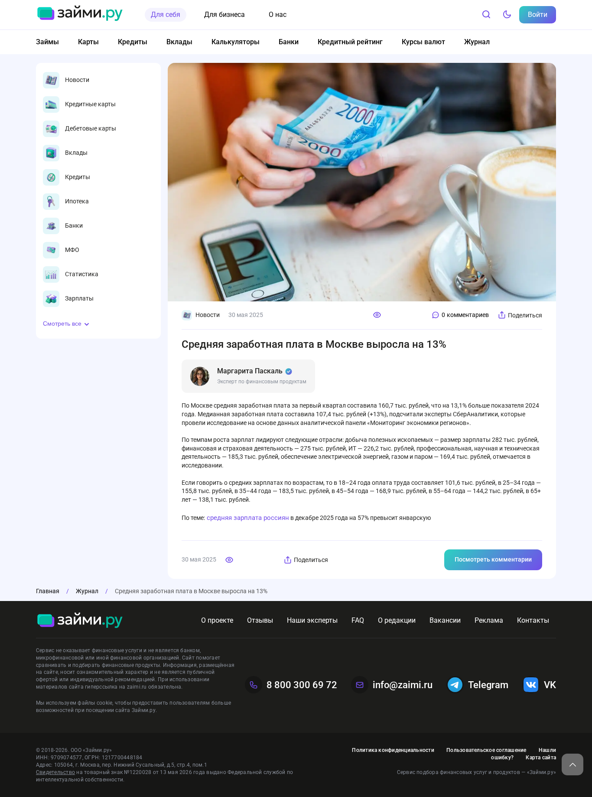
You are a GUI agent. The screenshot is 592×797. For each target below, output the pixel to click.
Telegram (488, 684)
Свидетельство (55, 772)
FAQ (357, 620)
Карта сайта (541, 758)
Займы (47, 42)
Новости (207, 314)
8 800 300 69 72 (302, 684)
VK (550, 684)
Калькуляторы (235, 42)
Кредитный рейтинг (350, 42)
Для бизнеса (224, 14)
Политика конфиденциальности (393, 750)
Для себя (165, 14)
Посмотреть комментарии (493, 559)
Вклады (179, 42)
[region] (98, 189)
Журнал (477, 42)
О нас (277, 14)
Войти (537, 14)
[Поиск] (486, 15)
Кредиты (132, 42)
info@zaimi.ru (403, 684)
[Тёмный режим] (507, 15)
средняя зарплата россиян (247, 518)
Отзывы (260, 620)
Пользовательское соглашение (486, 750)
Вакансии (445, 620)
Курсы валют (423, 42)
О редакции (397, 620)
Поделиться (525, 315)
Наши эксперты (312, 620)
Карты (88, 42)
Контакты (533, 620)
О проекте (217, 620)
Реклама (489, 620)
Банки (289, 42)
